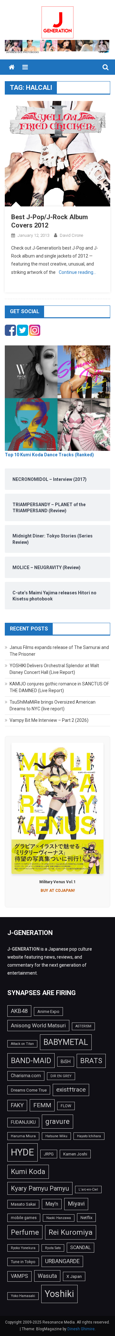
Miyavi (76, 1203)
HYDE (22, 1152)
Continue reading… (77, 272)
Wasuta (47, 1275)
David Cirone (71, 235)
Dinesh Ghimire (81, 1329)
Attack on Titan (22, 1044)
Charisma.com (26, 1075)
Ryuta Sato (53, 1248)
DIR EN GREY (61, 1076)
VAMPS (19, 1276)
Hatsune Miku (56, 1136)
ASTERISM (83, 1026)
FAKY (17, 1105)
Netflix (86, 1217)
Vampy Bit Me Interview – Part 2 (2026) (49, 720)
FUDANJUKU (23, 1122)
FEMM (42, 1105)
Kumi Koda (28, 1171)
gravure (57, 1121)
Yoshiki (59, 1293)
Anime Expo (48, 1011)
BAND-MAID (31, 1060)
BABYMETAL (65, 1042)
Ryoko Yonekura (23, 1248)
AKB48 (19, 1011)
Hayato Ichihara (89, 1136)
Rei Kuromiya (71, 1232)
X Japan (74, 1276)
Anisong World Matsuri (38, 1025)
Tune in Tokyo (23, 1262)
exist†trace (71, 1089)
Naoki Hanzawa (58, 1218)
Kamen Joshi (75, 1154)
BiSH (66, 1061)
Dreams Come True (29, 1090)
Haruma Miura (23, 1136)
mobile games (24, 1218)
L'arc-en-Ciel (88, 1189)
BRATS (91, 1060)
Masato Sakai (23, 1204)
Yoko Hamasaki (23, 1296)
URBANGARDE (62, 1261)
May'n (51, 1204)
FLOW (66, 1106)
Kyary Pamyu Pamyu (40, 1188)
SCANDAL (80, 1247)
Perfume (25, 1232)
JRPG (49, 1154)
